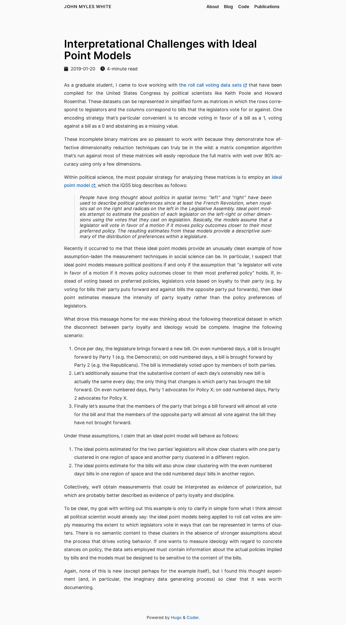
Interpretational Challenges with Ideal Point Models (160, 49)
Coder (193, 617)
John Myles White (87, 6)
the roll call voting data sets (210, 85)
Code (243, 6)
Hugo (176, 617)
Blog (228, 6)
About (212, 6)
